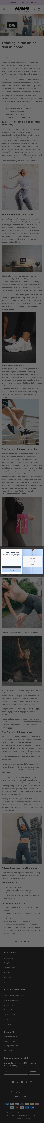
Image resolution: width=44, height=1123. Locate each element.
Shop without (11, 570)
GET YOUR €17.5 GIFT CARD (11, 567)
